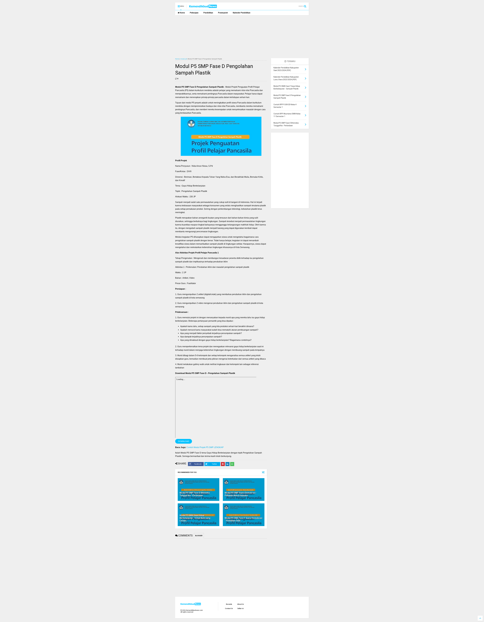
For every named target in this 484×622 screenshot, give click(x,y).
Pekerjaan (194, 13)
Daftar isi (240, 608)
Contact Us (229, 608)
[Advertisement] (242, 36)
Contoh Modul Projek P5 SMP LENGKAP (205, 447)
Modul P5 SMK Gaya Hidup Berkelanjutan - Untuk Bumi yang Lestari (195, 518)
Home (182, 13)
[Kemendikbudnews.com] (203, 7)
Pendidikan (208, 13)
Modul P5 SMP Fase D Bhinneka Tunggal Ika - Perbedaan (195, 494)
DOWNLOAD (183, 441)
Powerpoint (223, 13)
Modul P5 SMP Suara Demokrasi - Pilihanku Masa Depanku (241, 494)
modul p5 (183, 59)
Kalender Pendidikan (241, 13)
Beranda (229, 604)
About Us (240, 604)
